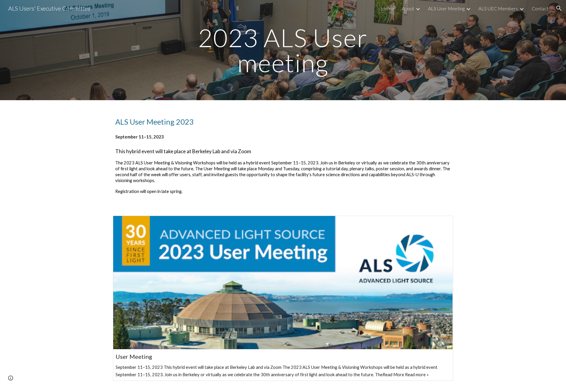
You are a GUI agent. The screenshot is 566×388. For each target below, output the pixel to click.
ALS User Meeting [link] (446, 8)
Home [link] (387, 8)
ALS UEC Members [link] (498, 8)
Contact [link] (540, 8)
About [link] (408, 8)
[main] (283, 50)
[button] (559, 8)
